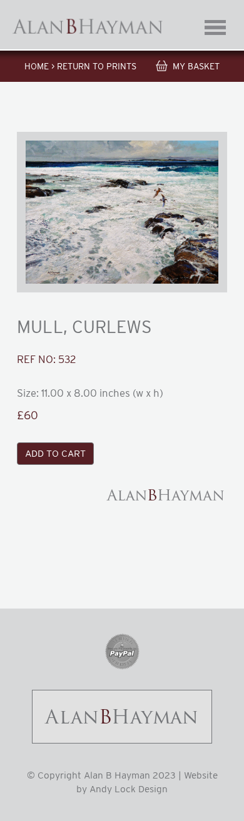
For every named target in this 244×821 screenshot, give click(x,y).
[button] (122, 212)
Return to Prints (96, 66)
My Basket (196, 66)
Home (36, 66)
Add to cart (55, 453)
